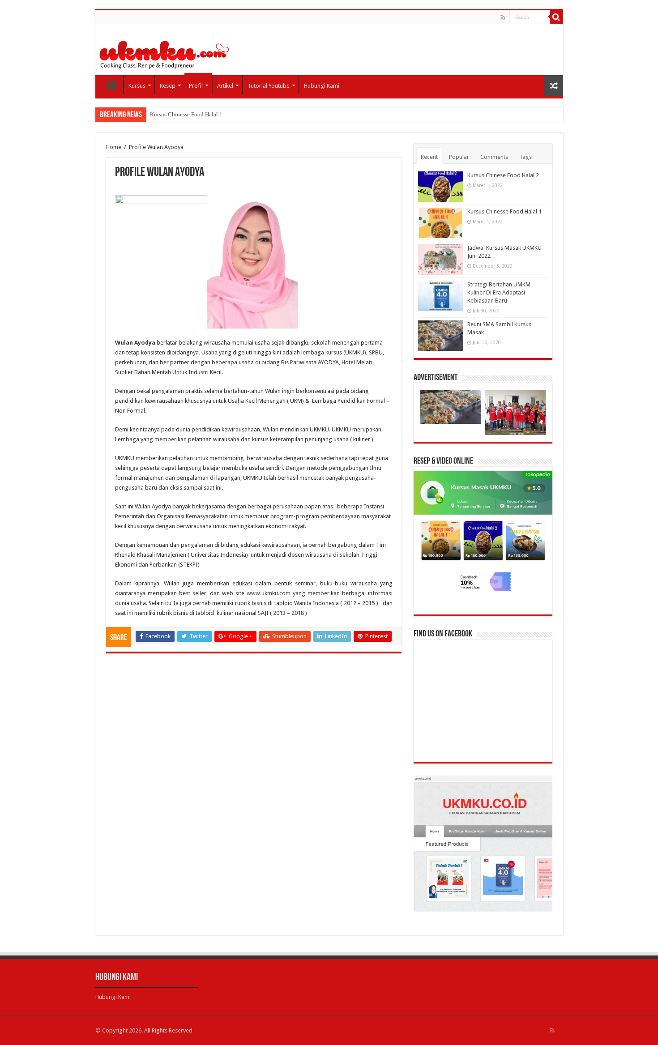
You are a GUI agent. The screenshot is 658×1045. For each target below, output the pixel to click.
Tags (525, 157)
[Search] (556, 17)
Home (111, 84)
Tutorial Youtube (269, 85)
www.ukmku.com (269, 593)
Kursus (136, 85)
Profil (196, 85)
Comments (494, 157)
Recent (429, 157)
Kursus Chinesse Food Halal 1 (186, 114)
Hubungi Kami (321, 85)
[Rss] (503, 17)
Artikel (225, 85)
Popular (459, 157)
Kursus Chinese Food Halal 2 (503, 175)
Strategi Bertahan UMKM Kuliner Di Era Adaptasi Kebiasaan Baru (498, 292)
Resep (167, 85)
